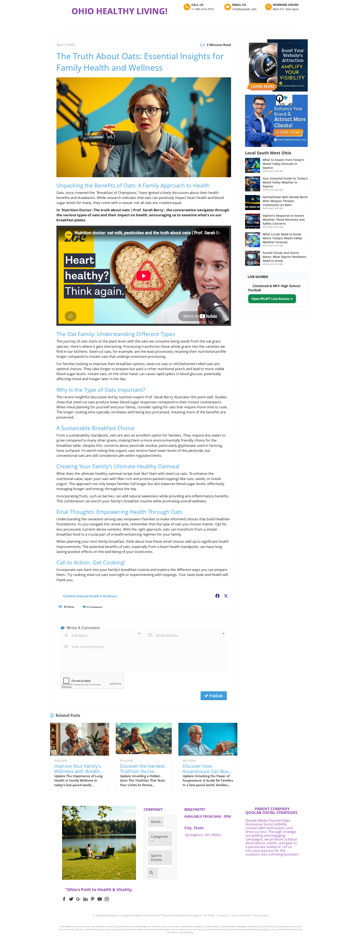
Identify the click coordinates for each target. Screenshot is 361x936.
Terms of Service (241, 915)
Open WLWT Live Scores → (272, 299)
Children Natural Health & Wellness (90, 596)
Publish (215, 695)
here (190, 932)
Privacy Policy (260, 915)
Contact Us (223, 915)
